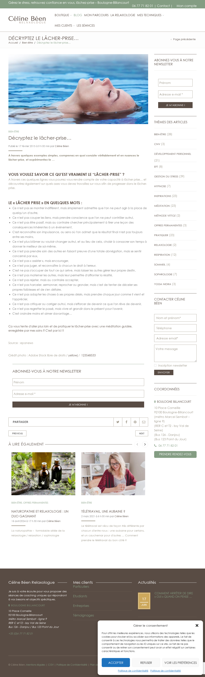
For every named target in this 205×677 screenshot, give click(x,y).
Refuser (146, 662)
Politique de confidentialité (133, 670)
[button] (197, 625)
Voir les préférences (180, 662)
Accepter (115, 662)
